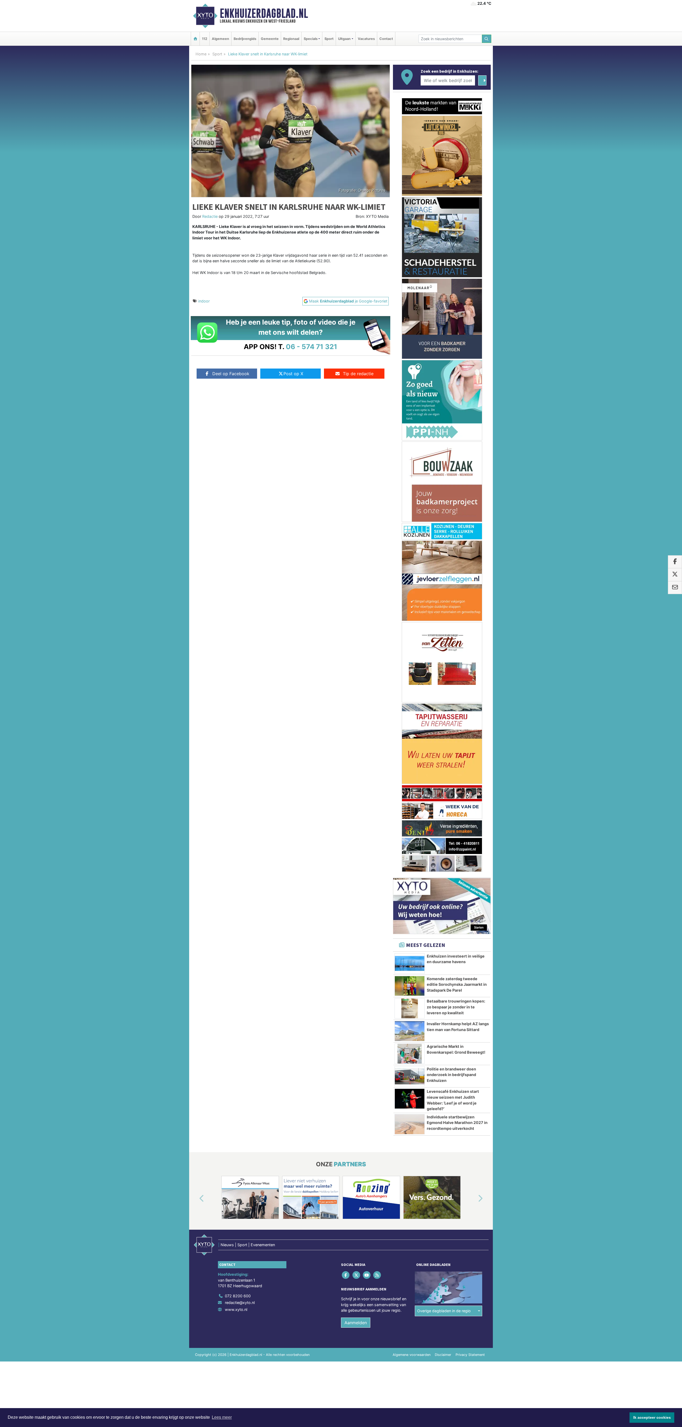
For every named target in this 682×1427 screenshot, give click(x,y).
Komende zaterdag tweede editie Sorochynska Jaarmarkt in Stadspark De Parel (457, 553)
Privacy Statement (470, 923)
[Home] (195, 39)
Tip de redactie (358, 373)
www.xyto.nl (236, 878)
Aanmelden (355, 891)
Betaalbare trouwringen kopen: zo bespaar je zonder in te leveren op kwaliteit (456, 575)
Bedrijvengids (245, 39)
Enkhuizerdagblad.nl (264, 13)
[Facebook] (346, 843)
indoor (204, 301)
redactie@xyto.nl (240, 871)
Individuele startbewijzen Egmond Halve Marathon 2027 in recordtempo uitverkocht (457, 691)
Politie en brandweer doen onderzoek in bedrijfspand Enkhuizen (451, 643)
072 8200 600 (238, 864)
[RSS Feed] (377, 843)
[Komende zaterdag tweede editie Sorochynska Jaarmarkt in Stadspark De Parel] (410, 555)
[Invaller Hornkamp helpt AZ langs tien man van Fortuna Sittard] (410, 600)
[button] (195, 767)
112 (204, 39)
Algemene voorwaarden (412, 923)
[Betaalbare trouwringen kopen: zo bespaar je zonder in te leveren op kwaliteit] (410, 577)
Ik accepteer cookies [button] (652, 1417)
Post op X (293, 373)
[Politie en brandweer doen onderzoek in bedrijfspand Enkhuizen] (410, 645)
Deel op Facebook (230, 373)
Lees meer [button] (222, 1417)
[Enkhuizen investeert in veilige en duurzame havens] (410, 532)
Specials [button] (311, 39)
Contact (386, 39)
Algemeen (220, 39)
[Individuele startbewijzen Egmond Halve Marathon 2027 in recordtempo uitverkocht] (410, 693)
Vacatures (366, 39)
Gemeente (270, 39)
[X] (356, 843)
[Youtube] (367, 843)
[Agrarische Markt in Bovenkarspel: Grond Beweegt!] (410, 622)
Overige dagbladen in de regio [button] (444, 879)
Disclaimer (443, 923)
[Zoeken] (487, 39)
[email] (675, 587)
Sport (329, 39)
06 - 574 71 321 (311, 346)
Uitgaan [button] (344, 39)
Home (201, 54)
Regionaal (291, 39)
